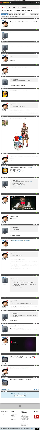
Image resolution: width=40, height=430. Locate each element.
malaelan (4, 179)
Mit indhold (24, 7)
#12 (34, 177)
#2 (34, 29)
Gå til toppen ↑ (36, 389)
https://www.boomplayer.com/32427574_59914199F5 (21, 240)
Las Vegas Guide (4, 412)
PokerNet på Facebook (35, 412)
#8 (34, 100)
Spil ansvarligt (17, 0)
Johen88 (3, 43)
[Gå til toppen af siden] (20, 406)
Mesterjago (4, 226)
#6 (34, 76)
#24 (34, 365)
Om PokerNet (13, 417)
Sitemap (2, 414)
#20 (34, 310)
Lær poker (16, 2)
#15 (34, 224)
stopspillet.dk (21, 0)
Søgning (14, 7)
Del (23, 14)
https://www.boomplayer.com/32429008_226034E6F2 (20, 367)
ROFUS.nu (24, 0)
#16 (34, 238)
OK (37, 428)
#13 (34, 193)
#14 (34, 212)
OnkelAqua (4, 20)
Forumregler (13, 416)
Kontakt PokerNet (14, 412)
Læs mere (32, 428)
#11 (34, 165)
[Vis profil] (5, 23)
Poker (9, 11)
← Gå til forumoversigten (5, 389)
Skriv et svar (4, 14)
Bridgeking (4, 90)
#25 (34, 377)
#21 (34, 323)
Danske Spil (21, 171)
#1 (34, 18)
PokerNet (5, 2)
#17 (34, 249)
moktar (3, 356)
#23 (34, 354)
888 (31, 167)
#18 (34, 275)
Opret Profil (37, 2)
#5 (34, 64)
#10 (34, 153)
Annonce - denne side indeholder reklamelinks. (10, 16)
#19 (34, 297)
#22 (34, 335)
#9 (34, 116)
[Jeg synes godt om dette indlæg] (36, 18)
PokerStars (22, 259)
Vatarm (3, 118)
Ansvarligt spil (13, 419)
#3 (34, 41)
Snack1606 (4, 167)
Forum (11, 2)
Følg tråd (11, 14)
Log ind (32, 2)
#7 (34, 88)
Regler (19, 7)
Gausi (3, 32)
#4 (34, 53)
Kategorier (8, 7)
